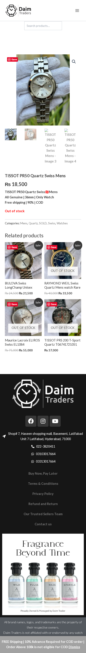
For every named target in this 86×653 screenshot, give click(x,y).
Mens (23, 223)
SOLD (43, 223)
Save (14, 59)
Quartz (33, 223)
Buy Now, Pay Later (43, 473)
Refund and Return (43, 504)
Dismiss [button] (74, 647)
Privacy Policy (43, 494)
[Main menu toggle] (77, 10)
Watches (62, 223)
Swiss (51, 223)
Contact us (43, 524)
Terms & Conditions (43, 483)
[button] (74, 62)
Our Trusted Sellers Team (43, 514)
